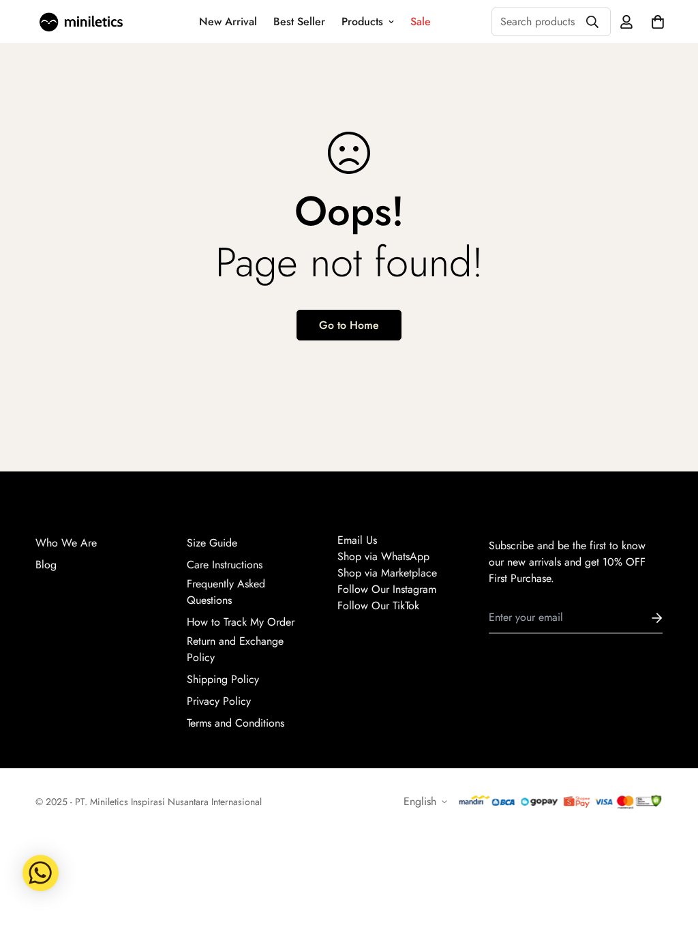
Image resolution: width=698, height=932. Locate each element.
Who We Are (66, 543)
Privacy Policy (219, 701)
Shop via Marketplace (387, 573)
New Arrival (228, 21)
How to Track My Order (240, 622)
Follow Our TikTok (378, 605)
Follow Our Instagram (386, 589)
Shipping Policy (223, 679)
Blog (46, 564)
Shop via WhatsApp (383, 556)
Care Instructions (224, 564)
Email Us (357, 540)
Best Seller (299, 21)
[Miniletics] (81, 22)
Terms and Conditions (235, 723)
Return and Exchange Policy (235, 649)
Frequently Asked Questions (226, 592)
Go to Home (349, 325)
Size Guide (212, 543)
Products (362, 21)
